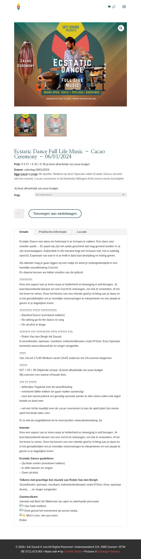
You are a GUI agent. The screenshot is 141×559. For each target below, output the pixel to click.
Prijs (17, 195)
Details (23, 231)
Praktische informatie (53, 231)
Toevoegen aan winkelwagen (55, 213)
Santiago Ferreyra (109, 551)
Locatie (82, 231)
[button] (121, 28)
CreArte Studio (73, 551)
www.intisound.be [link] (42, 345)
